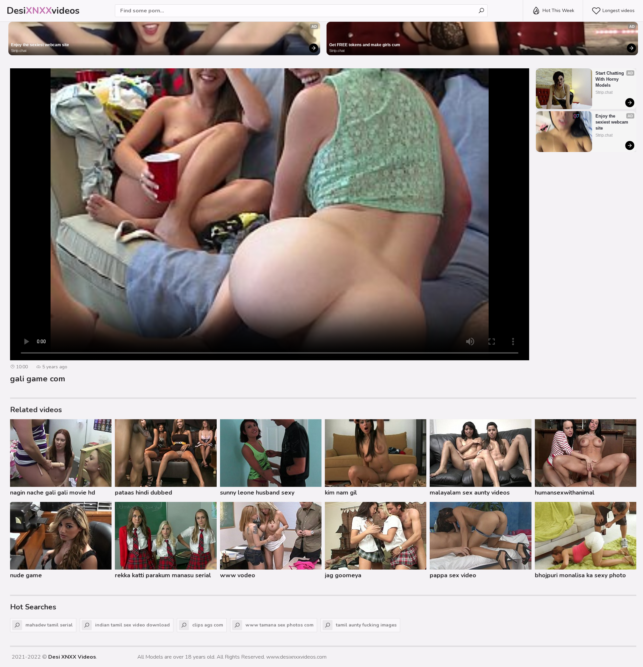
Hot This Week (558, 10)
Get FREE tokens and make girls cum (364, 45)
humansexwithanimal (564, 493)
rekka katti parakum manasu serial (163, 575)
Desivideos (43, 10)
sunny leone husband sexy (257, 493)
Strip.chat (18, 51)
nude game (26, 575)
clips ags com (207, 625)
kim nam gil (341, 493)
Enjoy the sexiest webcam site (40, 45)
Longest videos (618, 10)
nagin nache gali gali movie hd (52, 493)
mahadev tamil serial (49, 625)
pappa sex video (453, 575)
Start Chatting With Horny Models (610, 79)
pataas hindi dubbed (143, 493)
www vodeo (237, 575)
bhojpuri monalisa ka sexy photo (580, 575)
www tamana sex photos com (279, 625)
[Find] (481, 10)
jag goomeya (343, 575)
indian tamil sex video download (132, 625)
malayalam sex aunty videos (470, 493)
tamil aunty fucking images (366, 625)
